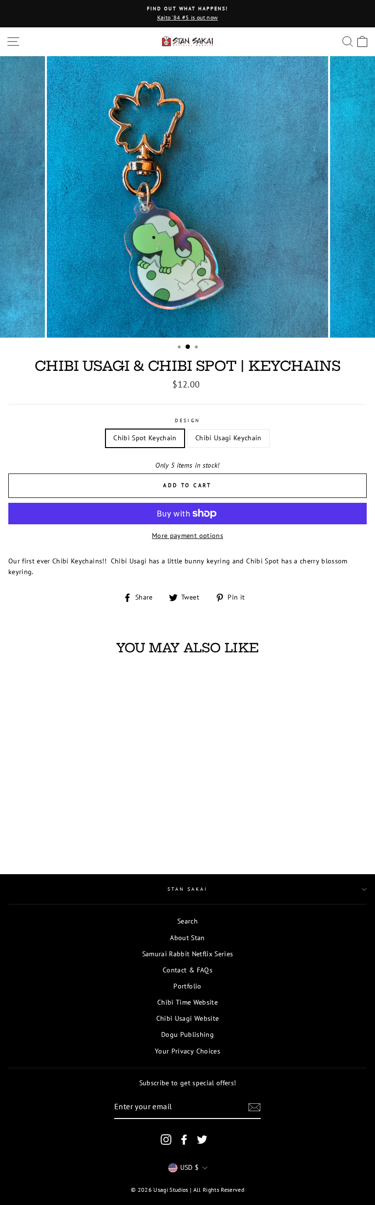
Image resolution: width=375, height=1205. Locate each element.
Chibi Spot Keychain (144, 437)
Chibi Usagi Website (187, 1018)
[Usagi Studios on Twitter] (202, 1139)
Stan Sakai (187, 889)
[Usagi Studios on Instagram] (166, 1139)
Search (187, 921)
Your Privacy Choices (187, 1051)
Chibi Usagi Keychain (228, 437)
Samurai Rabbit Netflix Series (187, 953)
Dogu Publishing (187, 1034)
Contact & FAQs (187, 970)
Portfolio (187, 986)
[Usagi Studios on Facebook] (184, 1139)
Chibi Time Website (187, 1002)
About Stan (187, 937)
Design (187, 420)
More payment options (187, 535)
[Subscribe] (254, 1107)
